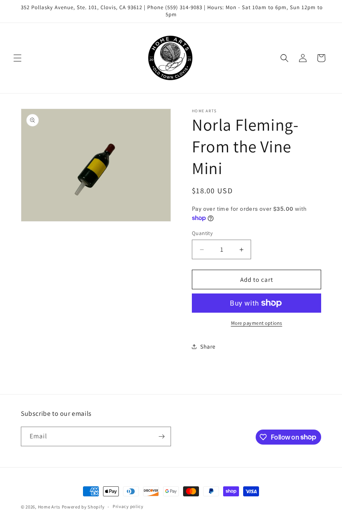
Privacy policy (128, 506)
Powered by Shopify (83, 507)
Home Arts (49, 507)
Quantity (202, 233)
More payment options (256, 323)
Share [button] (208, 346)
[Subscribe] (161, 436)
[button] (17, 58)
